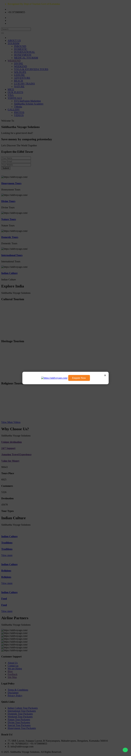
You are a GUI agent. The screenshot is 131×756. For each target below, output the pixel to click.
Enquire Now (79, 378)
